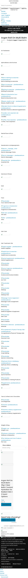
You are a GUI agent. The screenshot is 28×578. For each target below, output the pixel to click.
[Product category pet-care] (14, 242)
